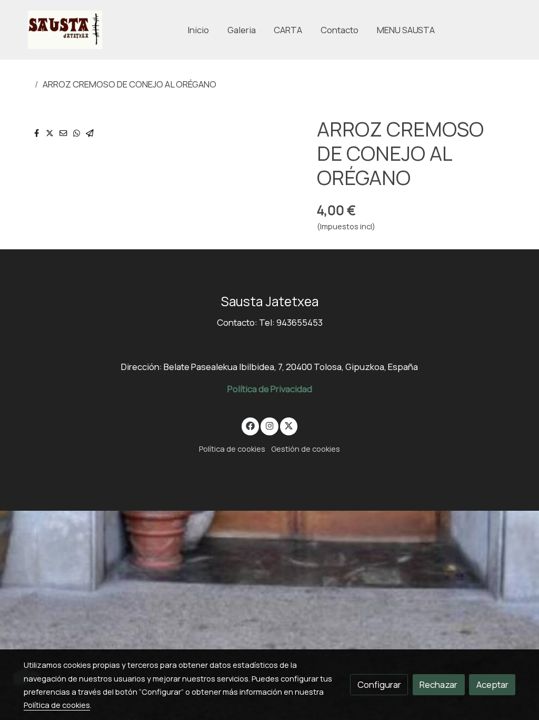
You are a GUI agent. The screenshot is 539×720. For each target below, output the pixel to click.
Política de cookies (232, 448)
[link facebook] (250, 425)
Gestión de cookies (305, 448)
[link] (65, 30)
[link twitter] (289, 425)
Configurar (379, 684)
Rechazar (438, 684)
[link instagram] (269, 425)
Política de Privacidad (269, 389)
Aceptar (492, 684)
